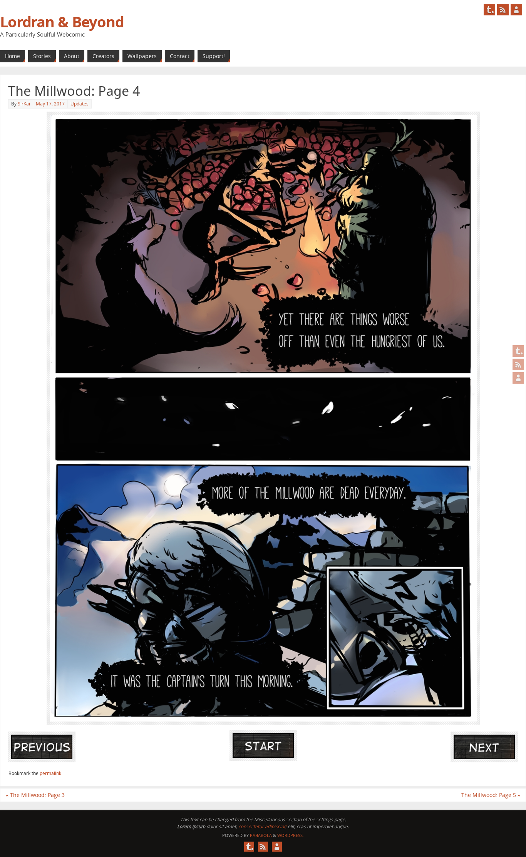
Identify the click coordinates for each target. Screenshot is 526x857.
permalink (50, 773)
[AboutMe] (518, 378)
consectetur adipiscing (262, 826)
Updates (79, 103)
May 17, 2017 (50, 103)
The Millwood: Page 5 (490, 795)
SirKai (24, 103)
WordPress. (290, 835)
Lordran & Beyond (62, 21)
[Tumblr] (518, 351)
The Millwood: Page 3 (35, 795)
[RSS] (518, 364)
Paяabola (261, 835)
